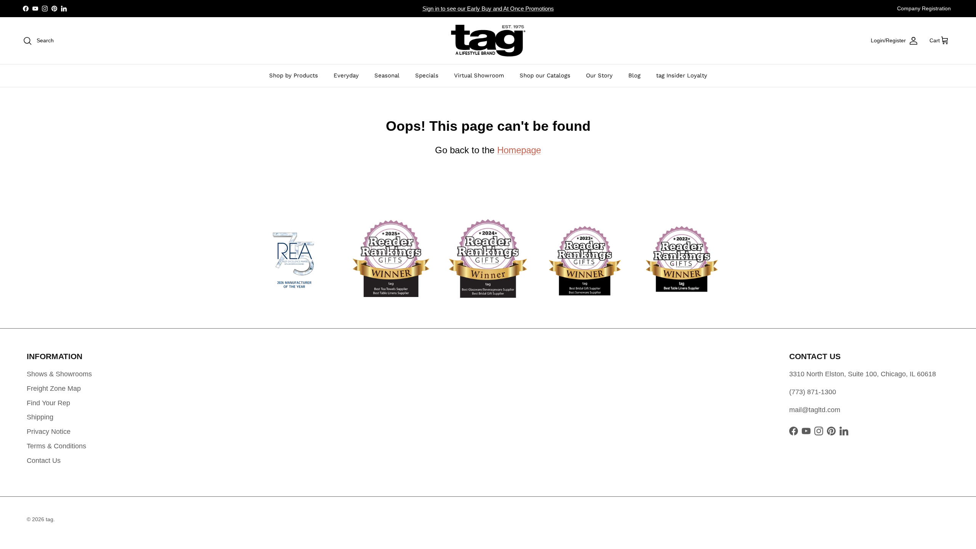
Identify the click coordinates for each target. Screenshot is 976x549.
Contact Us (44, 460)
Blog (634, 75)
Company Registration (924, 8)
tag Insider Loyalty (681, 75)
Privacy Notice (49, 431)
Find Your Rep (48, 403)
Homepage (519, 150)
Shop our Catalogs (545, 75)
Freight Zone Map (54, 388)
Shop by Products (293, 75)
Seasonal (387, 75)
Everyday (346, 75)
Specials (426, 75)
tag (49, 519)
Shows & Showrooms (59, 374)
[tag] (488, 40)
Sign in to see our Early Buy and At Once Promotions (488, 8)
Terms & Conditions (56, 446)
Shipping (40, 417)
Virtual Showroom (479, 75)
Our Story (599, 75)
